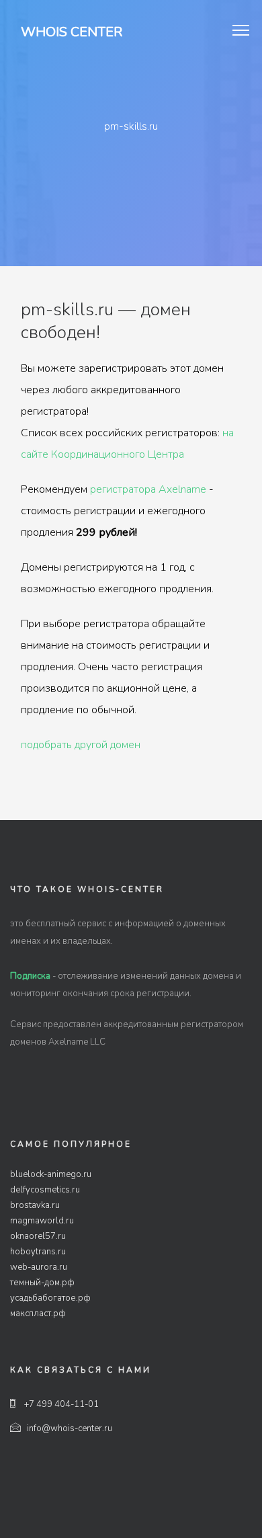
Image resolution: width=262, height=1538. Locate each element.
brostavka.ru (35, 1205)
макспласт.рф (38, 1313)
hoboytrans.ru (38, 1252)
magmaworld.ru (42, 1221)
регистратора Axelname (148, 489)
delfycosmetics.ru (45, 1190)
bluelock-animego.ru (50, 1174)
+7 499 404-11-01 (60, 1404)
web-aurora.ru (38, 1267)
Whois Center (71, 32)
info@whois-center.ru (69, 1428)
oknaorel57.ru (38, 1236)
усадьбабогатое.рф (50, 1298)
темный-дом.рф (42, 1283)
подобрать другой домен (80, 744)
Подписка (30, 976)
